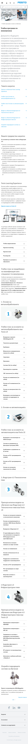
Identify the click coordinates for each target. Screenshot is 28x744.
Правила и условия (22, 732)
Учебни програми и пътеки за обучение (11, 23)
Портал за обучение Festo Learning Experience (10, 90)
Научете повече (22, 697)
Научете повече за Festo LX (8, 206)
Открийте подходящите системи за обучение (10, 125)
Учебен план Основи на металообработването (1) (8, 97)
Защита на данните (12, 732)
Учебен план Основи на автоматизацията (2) (12, 104)
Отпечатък (4, 732)
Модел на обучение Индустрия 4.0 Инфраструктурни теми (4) (10, 118)
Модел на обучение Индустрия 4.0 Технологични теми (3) (10, 111)
